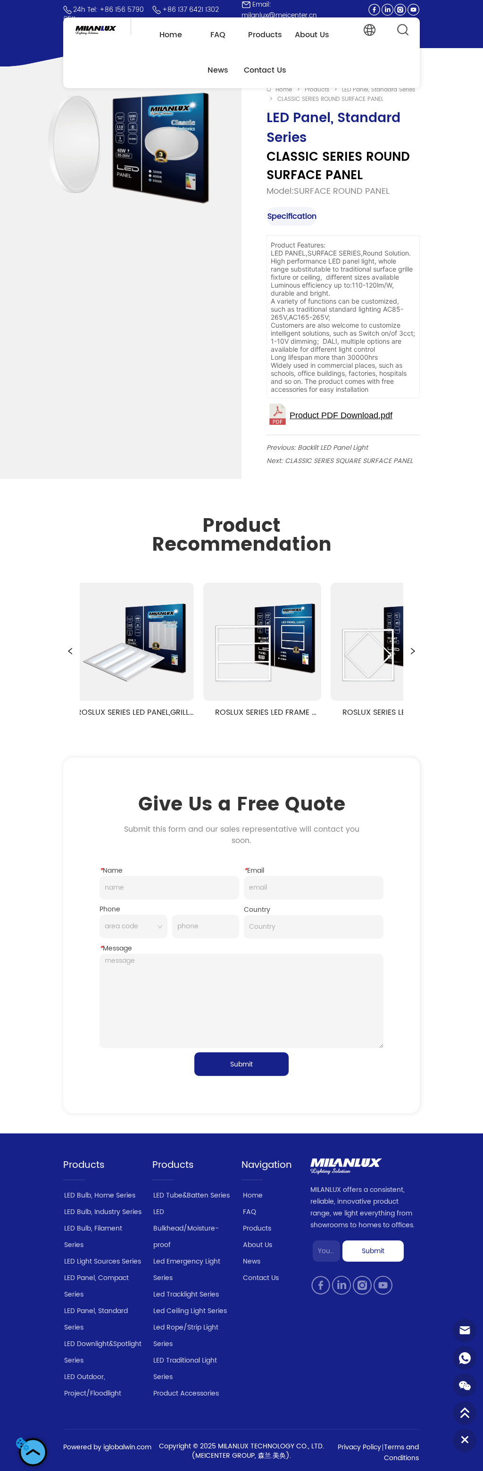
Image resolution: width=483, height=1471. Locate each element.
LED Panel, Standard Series (378, 89)
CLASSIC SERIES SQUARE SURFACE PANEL (349, 460)
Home (283, 89)
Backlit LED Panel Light (333, 447)
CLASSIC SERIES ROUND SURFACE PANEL (330, 99)
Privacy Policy (359, 1447)
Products (317, 89)
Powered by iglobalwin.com (107, 1447)
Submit (241, 1064)
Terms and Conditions (401, 1452)
